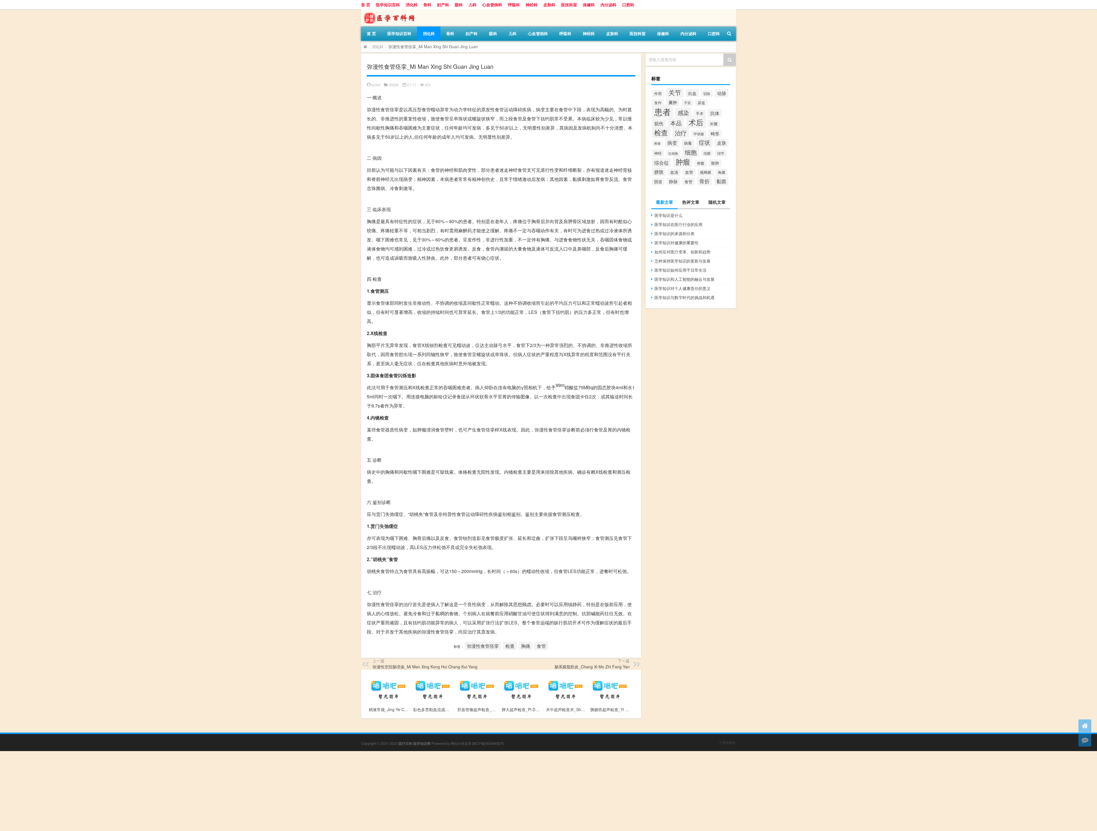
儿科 (473, 4)
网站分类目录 (461, 743)
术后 (695, 122)
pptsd (376, 84)
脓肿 (715, 163)
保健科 (589, 4)
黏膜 (721, 181)
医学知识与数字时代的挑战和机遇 (684, 297)
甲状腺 (699, 133)
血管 (689, 172)
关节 (674, 92)
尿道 (701, 102)
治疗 (681, 132)
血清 (674, 172)
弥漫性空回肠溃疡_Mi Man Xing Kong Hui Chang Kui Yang (425, 666)
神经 (658, 153)
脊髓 (700, 163)
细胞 (691, 152)
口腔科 (628, 4)
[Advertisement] (171, 791)
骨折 (704, 181)
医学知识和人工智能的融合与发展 (684, 279)
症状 (704, 142)
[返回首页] (1084, 725)
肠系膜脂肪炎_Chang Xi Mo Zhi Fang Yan (592, 666)
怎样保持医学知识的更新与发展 (682, 261)
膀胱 (658, 171)
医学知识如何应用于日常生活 (680, 270)
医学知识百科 (388, 4)
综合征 (661, 162)
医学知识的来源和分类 (674, 233)
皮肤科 (549, 4)
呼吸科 (514, 4)
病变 (672, 142)
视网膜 (705, 172)
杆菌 (714, 123)
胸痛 (525, 646)
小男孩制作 (727, 742)
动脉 (721, 93)
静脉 (673, 181)
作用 (658, 93)
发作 (658, 102)
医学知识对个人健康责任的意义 (682, 288)
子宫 (687, 102)
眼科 (459, 4)
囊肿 (672, 102)
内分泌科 (608, 4)
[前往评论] (1084, 740)
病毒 (688, 143)
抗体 (714, 113)
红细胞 (673, 153)
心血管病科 (492, 4)
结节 (720, 153)
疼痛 (657, 143)
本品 (676, 123)
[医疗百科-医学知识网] (391, 11)
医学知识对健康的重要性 (676, 242)
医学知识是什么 (668, 215)
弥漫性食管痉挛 (483, 646)
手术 (699, 113)
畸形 (715, 133)
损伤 (658, 123)
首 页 (365, 4)
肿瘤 (683, 162)
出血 (692, 93)
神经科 (532, 4)
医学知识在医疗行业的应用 (678, 224)
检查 (510, 646)
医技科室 (569, 4)
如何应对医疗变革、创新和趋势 (682, 252)
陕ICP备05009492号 (488, 743)
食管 (541, 646)
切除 (706, 93)
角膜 (721, 172)
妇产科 (443, 4)
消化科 (412, 4)
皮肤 (721, 143)
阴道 (658, 181)
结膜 (707, 153)
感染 (683, 112)
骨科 (427, 4)
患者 (662, 111)
